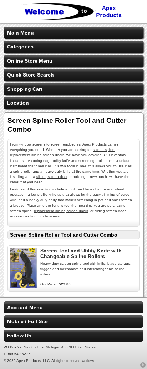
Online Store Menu (29, 61)
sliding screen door (51, 177)
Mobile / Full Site (27, 321)
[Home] (73, 18)
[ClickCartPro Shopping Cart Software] (143, 366)
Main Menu (20, 33)
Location (18, 103)
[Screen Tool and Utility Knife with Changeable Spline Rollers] (23, 286)
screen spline (104, 150)
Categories (20, 46)
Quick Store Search (30, 75)
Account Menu (25, 307)
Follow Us (19, 335)
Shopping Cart (24, 89)
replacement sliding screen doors (61, 211)
